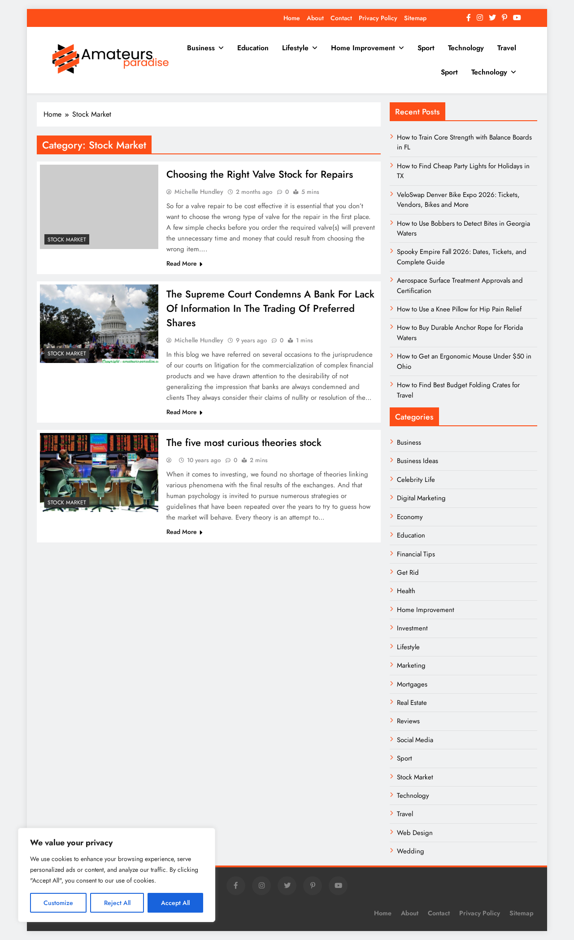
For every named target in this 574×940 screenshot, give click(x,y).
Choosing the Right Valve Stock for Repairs (259, 174)
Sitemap (415, 17)
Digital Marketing (422, 498)
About (315, 17)
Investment (412, 628)
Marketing (411, 665)
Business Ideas (417, 461)
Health (406, 591)
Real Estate (412, 703)
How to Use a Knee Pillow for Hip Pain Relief (459, 309)
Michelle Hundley (198, 191)
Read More (181, 263)
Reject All (117, 902)
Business (201, 48)
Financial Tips (416, 554)
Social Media (415, 740)
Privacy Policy (378, 17)
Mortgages (412, 684)
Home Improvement (363, 48)
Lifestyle (295, 48)
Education (253, 48)
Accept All (175, 902)
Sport (426, 48)
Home (291, 17)
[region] (116, 875)
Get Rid (408, 572)
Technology (466, 48)
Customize (58, 902)
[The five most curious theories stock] (99, 472)
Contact (341, 17)
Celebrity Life (416, 480)
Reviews (408, 721)
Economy (410, 517)
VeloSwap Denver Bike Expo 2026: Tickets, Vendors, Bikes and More (458, 200)
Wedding (410, 851)
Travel (506, 48)
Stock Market (67, 240)
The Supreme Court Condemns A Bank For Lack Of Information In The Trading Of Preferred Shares (270, 308)
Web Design (415, 833)
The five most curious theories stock (244, 442)
